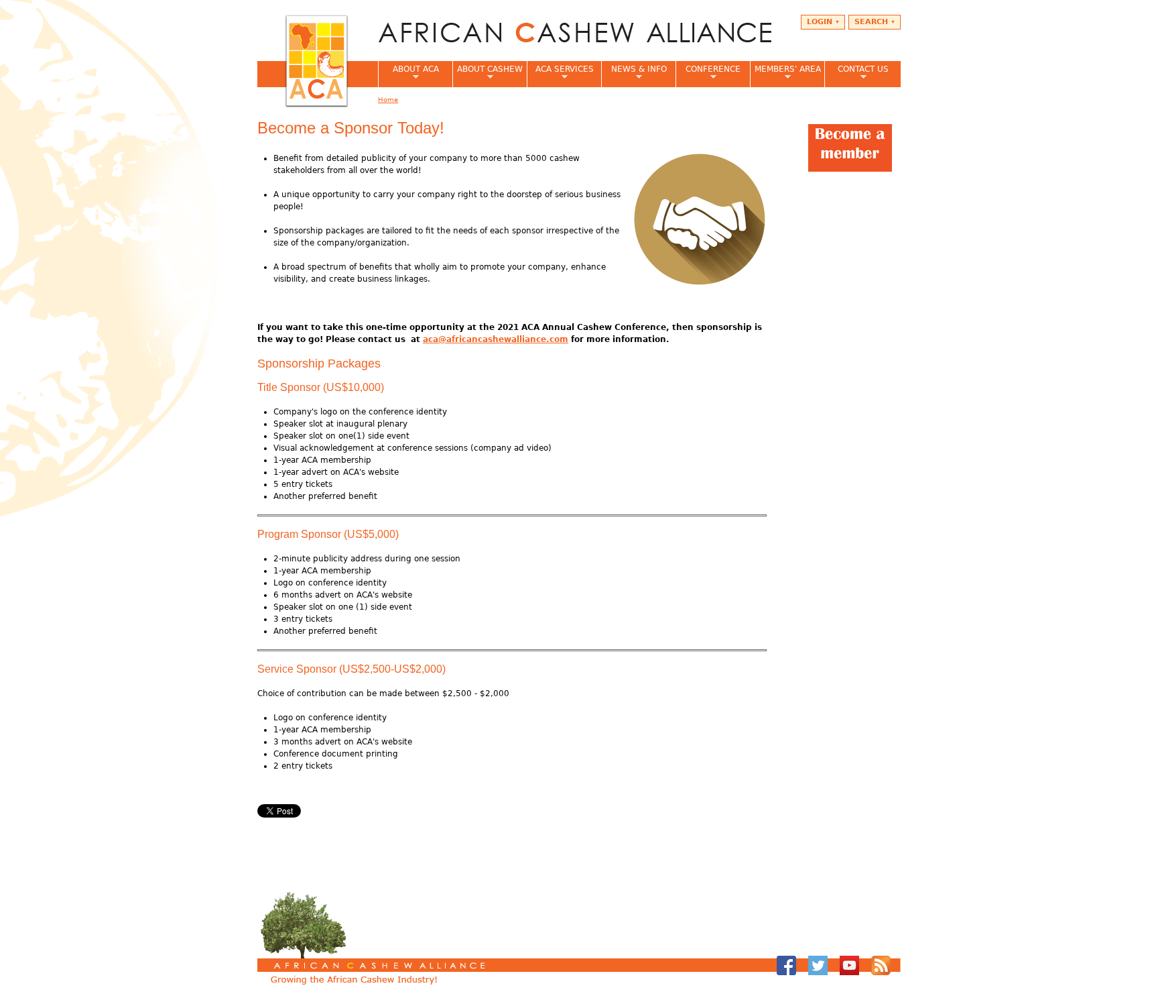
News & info (634, 73)
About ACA (408, 73)
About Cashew (487, 73)
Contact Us (856, 73)
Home (388, 99)
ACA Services (560, 73)
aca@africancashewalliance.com (495, 339)
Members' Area (785, 73)
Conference (708, 73)
